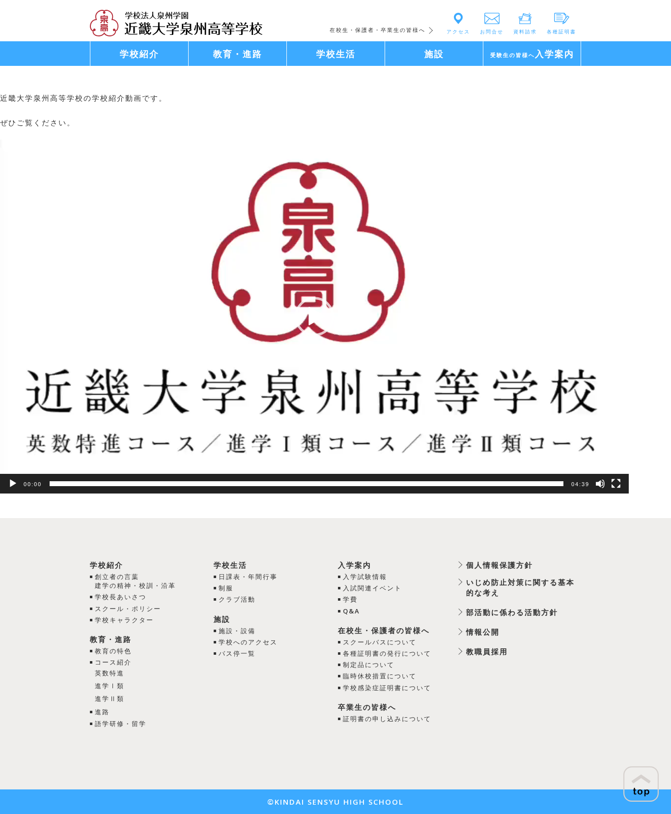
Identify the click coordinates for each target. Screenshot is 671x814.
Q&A (351, 611)
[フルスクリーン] (616, 484)
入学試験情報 (365, 576)
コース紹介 (113, 662)
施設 (222, 619)
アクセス (458, 31)
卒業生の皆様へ (367, 707)
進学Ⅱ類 (109, 698)
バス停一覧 (237, 653)
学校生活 (230, 565)
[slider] (306, 483)
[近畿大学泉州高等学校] (176, 22)
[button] (314, 316)
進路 (102, 711)
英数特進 (109, 673)
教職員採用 (487, 651)
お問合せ (491, 31)
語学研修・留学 (120, 723)
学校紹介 (106, 565)
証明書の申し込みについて (387, 718)
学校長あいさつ (120, 596)
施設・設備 (237, 630)
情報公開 (483, 632)
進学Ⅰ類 (109, 685)
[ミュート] (600, 484)
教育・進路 (111, 639)
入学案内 (354, 565)
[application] (314, 317)
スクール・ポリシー (128, 608)
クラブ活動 (237, 599)
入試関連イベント (372, 587)
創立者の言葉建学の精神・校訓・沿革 (135, 581)
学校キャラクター (124, 619)
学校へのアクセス (248, 642)
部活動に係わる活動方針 (512, 612)
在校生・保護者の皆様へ (384, 630)
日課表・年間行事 (248, 576)
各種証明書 (561, 31)
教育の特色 (113, 650)
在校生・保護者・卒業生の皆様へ (377, 29)
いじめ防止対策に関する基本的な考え (520, 587)
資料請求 (525, 31)
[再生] (13, 484)
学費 (350, 599)
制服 (226, 587)
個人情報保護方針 (499, 565)
